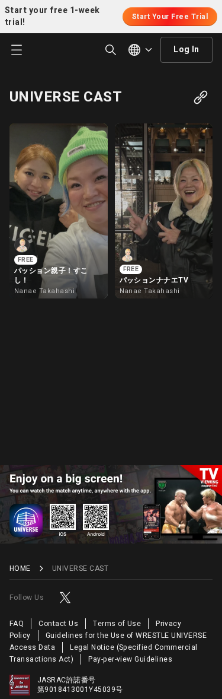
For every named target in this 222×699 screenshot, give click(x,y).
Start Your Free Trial (170, 16)
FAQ (16, 623)
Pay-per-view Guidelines (130, 659)
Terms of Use (117, 623)
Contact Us (58, 623)
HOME (20, 569)
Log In (186, 49)
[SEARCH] (111, 50)
